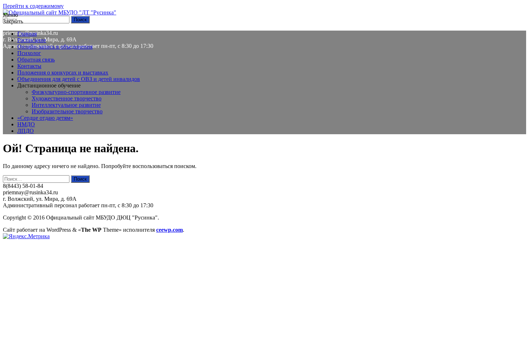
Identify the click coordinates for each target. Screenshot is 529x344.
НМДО (26, 124)
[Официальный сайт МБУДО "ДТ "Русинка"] (59, 12)
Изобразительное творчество (67, 111)
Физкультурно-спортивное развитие (76, 92)
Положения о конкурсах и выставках (62, 72)
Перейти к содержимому (33, 6)
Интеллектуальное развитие (66, 105)
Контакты (29, 66)
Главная (27, 34)
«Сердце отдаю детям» (45, 118)
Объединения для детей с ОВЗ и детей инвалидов (78, 79)
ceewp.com (169, 230)
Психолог (29, 53)
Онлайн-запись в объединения (54, 47)
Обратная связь (36, 59)
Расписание (31, 40)
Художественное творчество (66, 98)
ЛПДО (25, 131)
